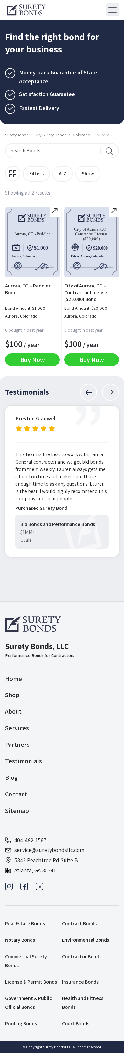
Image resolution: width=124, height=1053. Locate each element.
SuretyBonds (16, 135)
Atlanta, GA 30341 (35, 870)
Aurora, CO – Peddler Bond (28, 289)
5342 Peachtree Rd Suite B (46, 860)
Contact (16, 794)
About (13, 711)
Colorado (81, 135)
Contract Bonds (79, 923)
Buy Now (32, 360)
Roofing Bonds (21, 1023)
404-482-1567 (30, 840)
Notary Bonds (20, 940)
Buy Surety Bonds (50, 135)
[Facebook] (24, 888)
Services (17, 728)
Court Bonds (75, 1023)
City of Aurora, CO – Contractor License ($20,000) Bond (85, 292)
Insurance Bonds (80, 982)
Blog (11, 777)
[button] (88, 392)
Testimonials (23, 761)
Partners (17, 744)
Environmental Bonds (85, 940)
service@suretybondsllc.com (49, 850)
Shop (12, 695)
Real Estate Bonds (25, 923)
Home (13, 679)
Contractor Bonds (81, 956)
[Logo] (26, 9)
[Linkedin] (39, 888)
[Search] (109, 151)
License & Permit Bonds (31, 982)
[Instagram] (9, 888)
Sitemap (17, 811)
